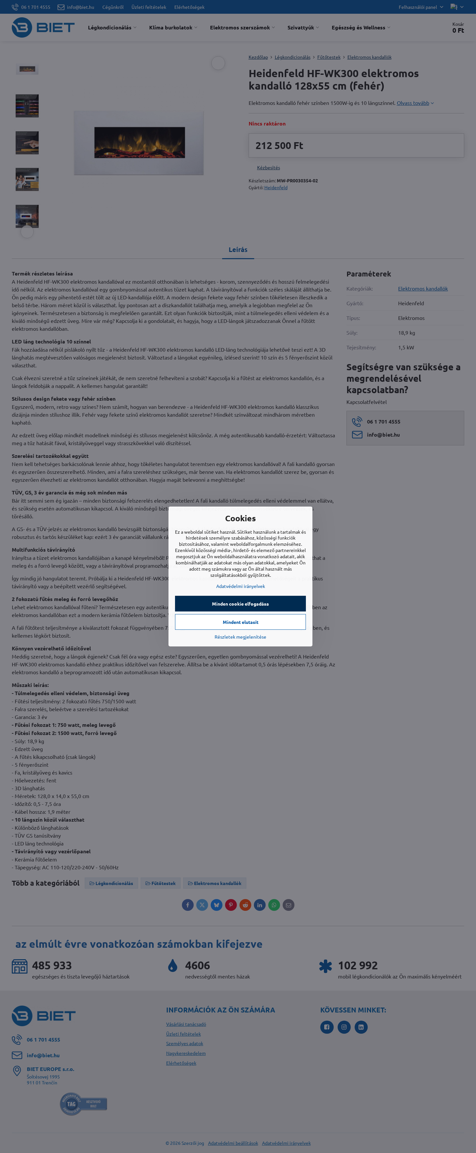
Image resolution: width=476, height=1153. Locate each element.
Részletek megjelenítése (240, 637)
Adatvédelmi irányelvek (240, 586)
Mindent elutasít (240, 622)
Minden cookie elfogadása (240, 604)
